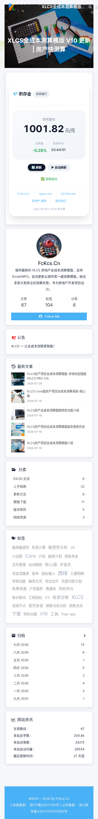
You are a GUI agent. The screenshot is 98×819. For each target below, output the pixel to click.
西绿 (62, 573)
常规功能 (19, 581)
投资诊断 (60, 597)
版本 (35, 573)
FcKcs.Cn (23, 193)
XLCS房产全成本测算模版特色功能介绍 (53, 410)
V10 (44, 614)
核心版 (51, 564)
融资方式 (35, 581)
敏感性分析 (58, 547)
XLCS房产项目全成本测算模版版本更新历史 (56, 426)
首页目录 (35, 605)
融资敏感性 (20, 547)
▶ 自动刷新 (59, 167)
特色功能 (30, 614)
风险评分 (66, 588)
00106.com (68, 193)
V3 (47, 597)
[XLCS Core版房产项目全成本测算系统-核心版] (18, 396)
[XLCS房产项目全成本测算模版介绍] (18, 445)
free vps (68, 614)
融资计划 (55, 556)
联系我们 (60, 201)
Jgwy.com (45, 193)
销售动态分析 (56, 606)
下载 (16, 614)
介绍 (42, 556)
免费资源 (19, 588)
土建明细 (77, 573)
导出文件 (52, 581)
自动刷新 (35, 565)
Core (30, 556)
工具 (54, 614)
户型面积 (36, 589)
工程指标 (35, 597)
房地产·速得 (39, 201)
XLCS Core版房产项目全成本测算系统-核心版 (56, 393)
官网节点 (19, 606)
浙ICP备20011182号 (44, 805)
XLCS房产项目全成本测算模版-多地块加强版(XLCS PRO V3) (56, 376)
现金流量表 (20, 573)
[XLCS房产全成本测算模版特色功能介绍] (18, 413)
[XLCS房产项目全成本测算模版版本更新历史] (18, 429)
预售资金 (71, 556)
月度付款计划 (71, 581)
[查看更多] (84, 636)
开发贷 (65, 564)
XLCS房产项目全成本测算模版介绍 (50, 443)
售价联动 (19, 597)
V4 (72, 547)
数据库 (51, 589)
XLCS (77, 597)
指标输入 (48, 573)
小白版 (17, 556)
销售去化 (76, 606)
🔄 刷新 (36, 167)
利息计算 (39, 547)
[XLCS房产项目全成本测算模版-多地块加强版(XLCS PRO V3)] (18, 379)
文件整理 (19, 565)
